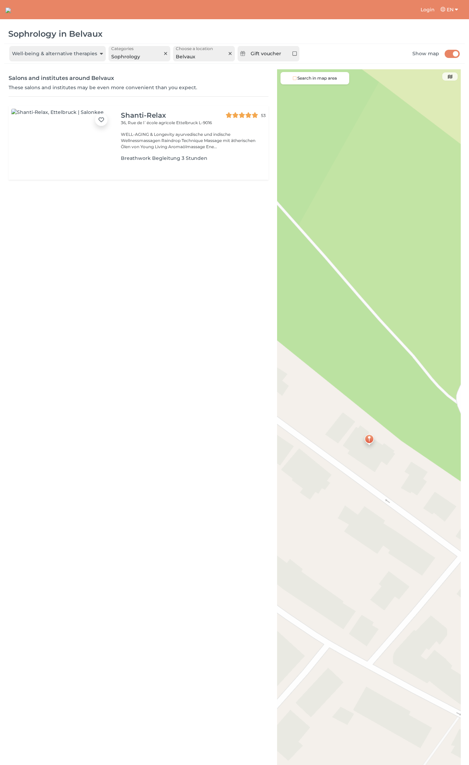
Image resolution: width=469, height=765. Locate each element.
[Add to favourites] (101, 120)
